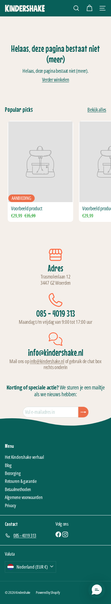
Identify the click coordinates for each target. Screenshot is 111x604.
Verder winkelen (55, 79)
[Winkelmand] (89, 8)
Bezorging (13, 473)
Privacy (10, 505)
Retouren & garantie (21, 481)
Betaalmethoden (18, 489)
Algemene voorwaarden (24, 497)
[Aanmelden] (83, 412)
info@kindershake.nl (47, 361)
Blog (8, 465)
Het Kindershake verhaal (24, 457)
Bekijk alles (96, 110)
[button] (96, 589)
